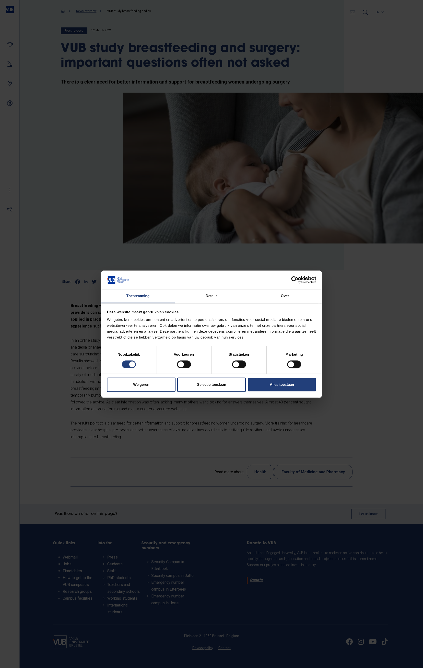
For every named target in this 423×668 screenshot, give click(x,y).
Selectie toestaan (211, 385)
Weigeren (141, 385)
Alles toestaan (282, 385)
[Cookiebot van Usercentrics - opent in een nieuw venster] (294, 279)
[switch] (184, 364)
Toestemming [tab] (138, 296)
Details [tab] (212, 296)
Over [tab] (285, 296)
